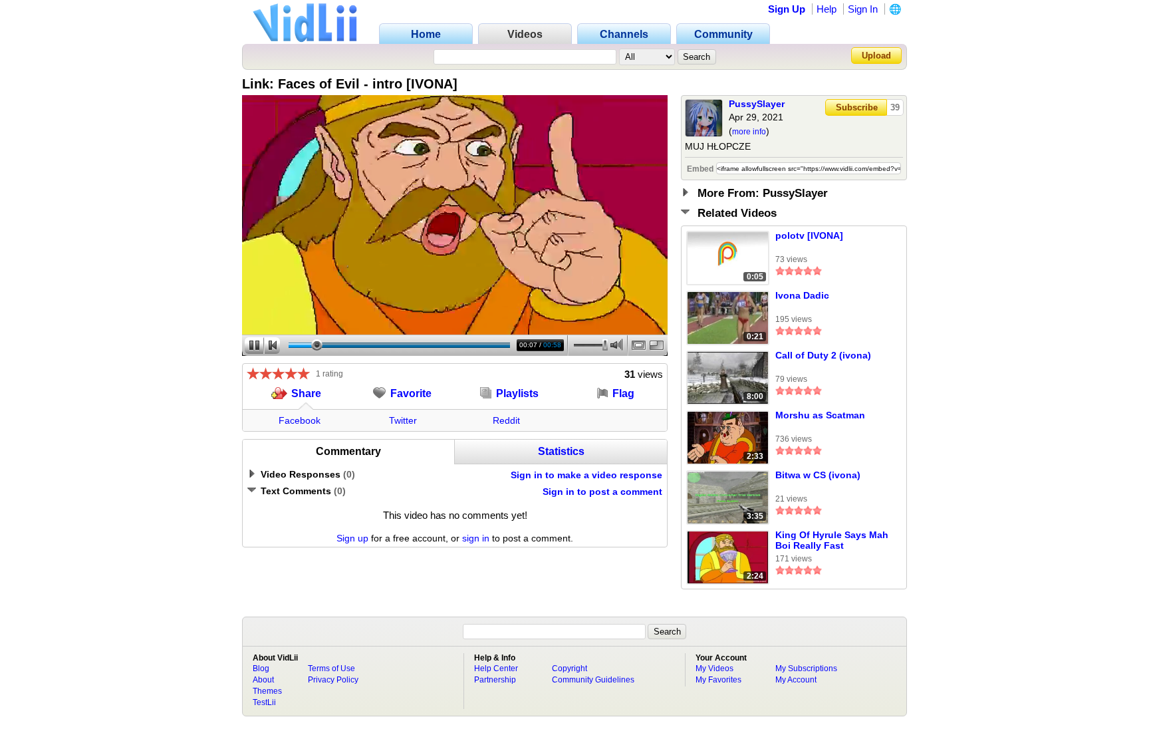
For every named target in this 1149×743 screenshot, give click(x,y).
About (263, 679)
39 (895, 107)
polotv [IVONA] (809, 235)
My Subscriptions (806, 668)
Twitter (403, 420)
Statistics (561, 451)
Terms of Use (331, 668)
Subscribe (857, 107)
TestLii (264, 702)
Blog (261, 668)
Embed (700, 169)
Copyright (569, 668)
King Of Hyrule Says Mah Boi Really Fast (831, 540)
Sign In (863, 9)
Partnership (495, 679)
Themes (267, 691)
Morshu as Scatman (820, 415)
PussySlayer (757, 103)
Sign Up (786, 9)
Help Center (496, 668)
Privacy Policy (333, 679)
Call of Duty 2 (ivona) (823, 355)
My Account (796, 679)
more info (749, 131)
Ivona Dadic (802, 295)
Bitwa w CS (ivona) (817, 475)
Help (826, 9)
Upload (876, 56)
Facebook (299, 420)
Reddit (506, 420)
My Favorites (718, 679)
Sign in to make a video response (586, 475)
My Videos (714, 668)
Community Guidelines (593, 679)
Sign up (352, 538)
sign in (475, 538)
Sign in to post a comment (602, 491)
